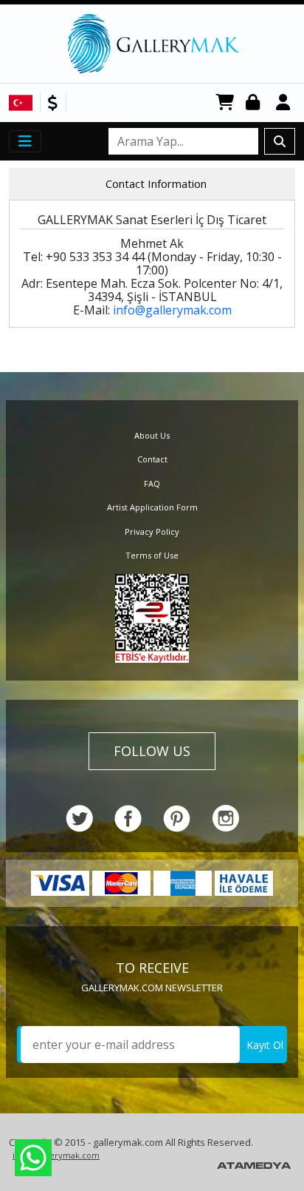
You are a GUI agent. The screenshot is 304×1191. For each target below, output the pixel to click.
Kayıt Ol (264, 1045)
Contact (152, 459)
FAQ (152, 483)
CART (225, 103)
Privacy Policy (152, 531)
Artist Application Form (152, 507)
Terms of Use (152, 555)
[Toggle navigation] (25, 141)
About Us (152, 435)
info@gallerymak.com (172, 310)
